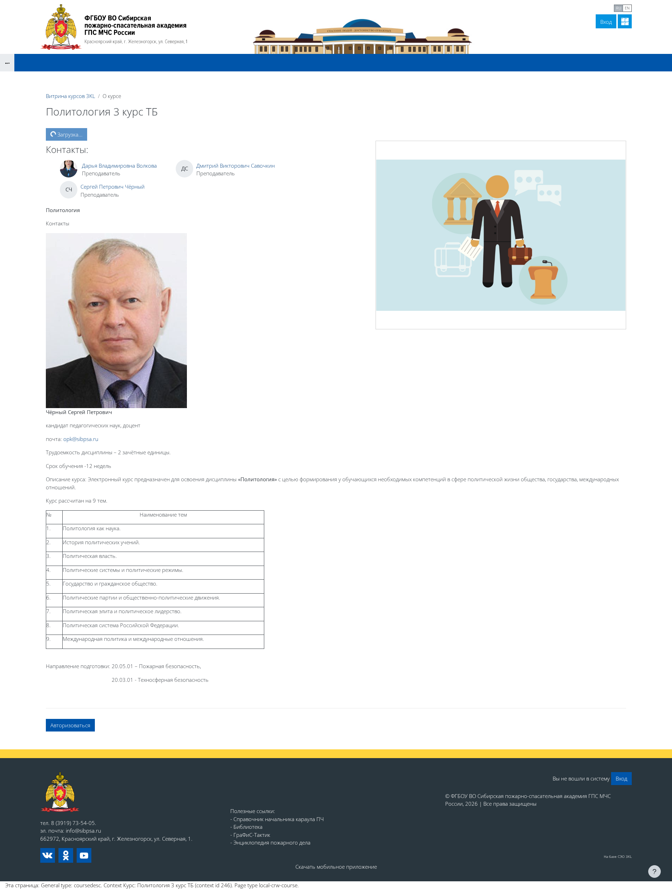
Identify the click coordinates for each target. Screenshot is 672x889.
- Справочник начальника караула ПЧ (277, 819)
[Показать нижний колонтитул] (654, 871)
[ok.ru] (65, 855)
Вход (606, 21)
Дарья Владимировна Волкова (119, 165)
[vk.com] (47, 855)
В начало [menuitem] (549, 7)
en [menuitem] (627, 7)
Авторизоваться (70, 725)
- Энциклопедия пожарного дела (270, 842)
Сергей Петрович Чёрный (112, 186)
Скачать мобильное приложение (336, 866)
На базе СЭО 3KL (618, 856)
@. (80, 438)
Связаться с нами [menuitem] (588, 7)
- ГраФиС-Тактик (250, 834)
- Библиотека (246, 826)
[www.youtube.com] (84, 855)
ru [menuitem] (618, 7)
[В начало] (60, 792)
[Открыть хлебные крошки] (7, 62)
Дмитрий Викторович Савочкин (235, 165)
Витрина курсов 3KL (70, 95)
